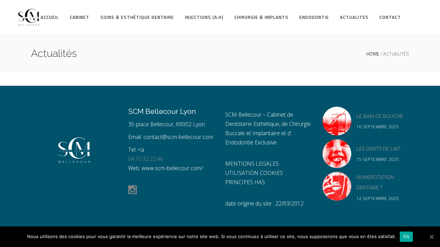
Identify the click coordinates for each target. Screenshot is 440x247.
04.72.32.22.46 (145, 159)
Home (373, 54)
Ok (406, 236)
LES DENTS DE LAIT (378, 149)
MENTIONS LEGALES (252, 163)
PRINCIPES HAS (245, 182)
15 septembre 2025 (377, 159)
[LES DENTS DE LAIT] (336, 153)
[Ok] (431, 236)
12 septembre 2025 (377, 198)
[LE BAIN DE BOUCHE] (336, 121)
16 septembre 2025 (377, 127)
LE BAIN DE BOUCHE (379, 116)
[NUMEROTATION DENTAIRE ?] (336, 186)
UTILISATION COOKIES (254, 173)
